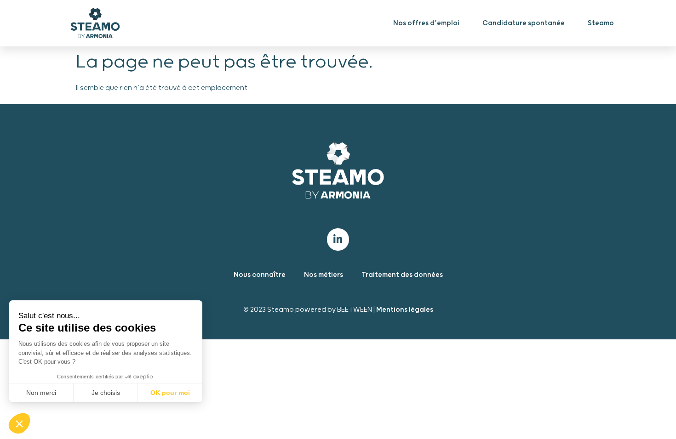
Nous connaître (260, 275)
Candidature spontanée (523, 23)
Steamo (601, 23)
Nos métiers (323, 275)
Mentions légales (404, 310)
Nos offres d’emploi (426, 23)
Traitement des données (402, 275)
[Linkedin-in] (338, 239)
